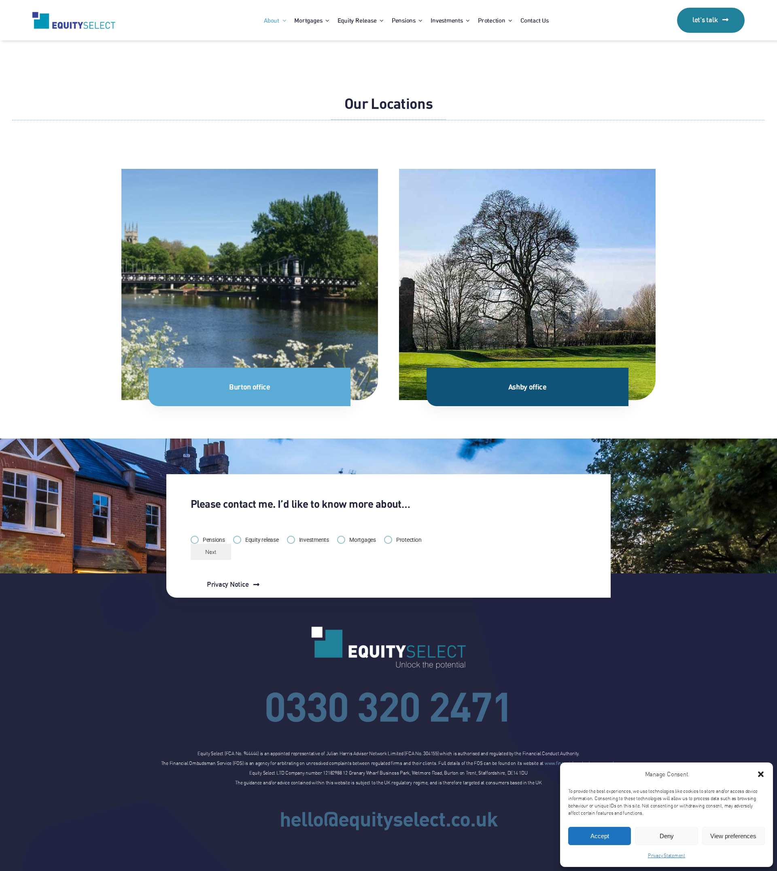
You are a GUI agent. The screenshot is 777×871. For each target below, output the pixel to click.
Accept (599, 836)
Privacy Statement (666, 855)
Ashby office (527, 386)
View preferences (733, 836)
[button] (761, 774)
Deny (667, 836)
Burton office (249, 386)
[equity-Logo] (73, 15)
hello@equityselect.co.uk (389, 818)
